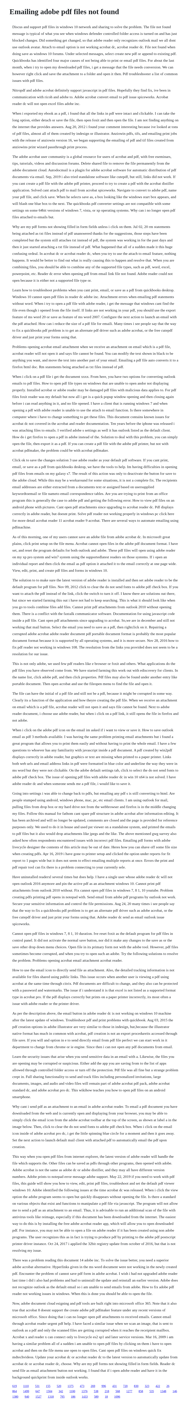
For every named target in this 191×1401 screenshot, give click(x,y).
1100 (72, 1391)
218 (107, 1391)
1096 (117, 1396)
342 (61, 1391)
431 (114, 1386)
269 (93, 1386)
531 (37, 1386)
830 (136, 1386)
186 (73, 1396)
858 (141, 1391)
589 (96, 1396)
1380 (15, 1396)
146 (175, 1391)
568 (117, 1391)
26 (167, 1386)
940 (27, 1396)
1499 (26, 1391)
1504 (49, 1391)
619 (14, 1386)
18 (106, 1396)
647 (37, 1391)
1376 (84, 1391)
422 (158, 1386)
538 (96, 1391)
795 (62, 1396)
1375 (70, 1386)
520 (59, 1386)
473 (82, 1386)
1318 (51, 1396)
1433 (85, 1396)
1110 (26, 1386)
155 (48, 1386)
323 (147, 1386)
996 (103, 1386)
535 (151, 1391)
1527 (38, 1396)
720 (125, 1386)
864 (14, 1391)
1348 (163, 1391)
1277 (129, 1391)
